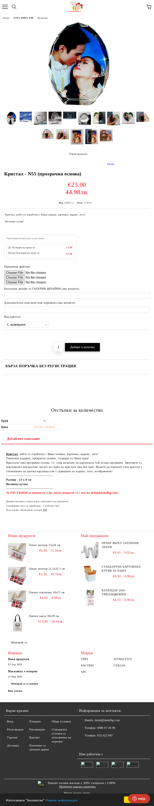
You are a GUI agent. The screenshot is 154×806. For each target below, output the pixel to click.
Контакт (34, 737)
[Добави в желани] (147, 336)
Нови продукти (18, 659)
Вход (10, 721)
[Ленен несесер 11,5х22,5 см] (17, 576)
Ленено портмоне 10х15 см (46, 592)
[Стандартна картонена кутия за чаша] (90, 574)
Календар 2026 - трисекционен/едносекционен (115, 593)
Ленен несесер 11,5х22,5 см (47, 568)
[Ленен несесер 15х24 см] (17, 552)
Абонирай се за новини (24, 683)
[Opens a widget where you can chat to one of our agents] (139, 799)
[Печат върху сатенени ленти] (90, 550)
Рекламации (37, 729)
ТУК (45, 510)
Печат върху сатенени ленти (120, 545)
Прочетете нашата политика (77, 786)
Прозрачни (42, 18)
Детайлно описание (23, 439)
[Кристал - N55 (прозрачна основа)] (77, 105)
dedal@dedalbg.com (107, 720)
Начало (6, 18)
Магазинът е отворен (22, 671)
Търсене (12, 737)
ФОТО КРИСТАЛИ (23, 18)
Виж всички (15, 691)
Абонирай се (19, 642)
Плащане (35, 721)
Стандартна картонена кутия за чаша (121, 568)
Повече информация (62, 799)
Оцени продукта (78, 154)
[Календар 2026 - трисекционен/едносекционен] (90, 598)
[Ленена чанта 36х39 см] (17, 623)
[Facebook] (84, 743)
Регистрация (15, 729)
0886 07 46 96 (106, 727)
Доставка (13, 745)
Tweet (110, 164)
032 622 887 (105, 735)
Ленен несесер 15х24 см (44, 545)
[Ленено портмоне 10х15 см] (17, 600)
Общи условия (61, 721)
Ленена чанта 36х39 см (44, 616)
